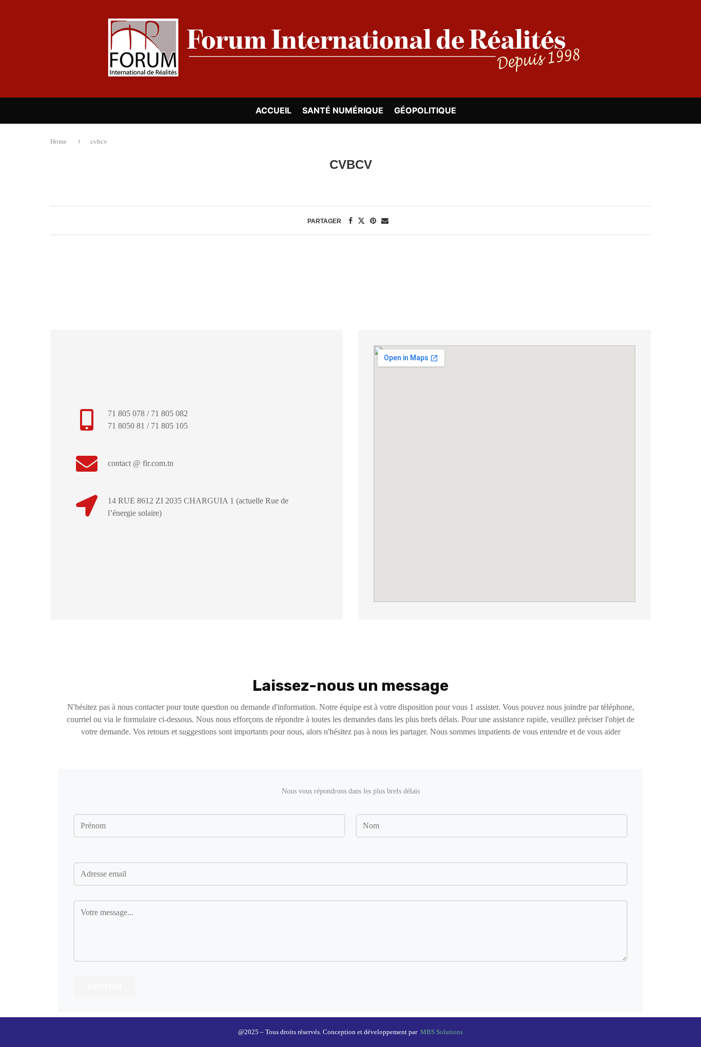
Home (59, 141)
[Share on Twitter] (361, 221)
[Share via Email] (384, 221)
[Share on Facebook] (350, 221)
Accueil (273, 110)
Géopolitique (425, 110)
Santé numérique (342, 110)
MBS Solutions (441, 1032)
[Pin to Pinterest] (373, 221)
